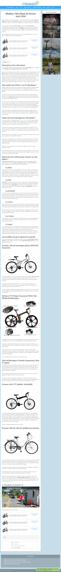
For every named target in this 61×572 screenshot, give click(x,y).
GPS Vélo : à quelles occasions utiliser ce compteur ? (51, 32)
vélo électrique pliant (24, 120)
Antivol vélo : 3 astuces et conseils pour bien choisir (51, 19)
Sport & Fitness (27, 7)
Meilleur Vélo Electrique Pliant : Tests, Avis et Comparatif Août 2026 (17, 561)
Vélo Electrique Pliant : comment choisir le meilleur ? (51, 68)
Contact (48, 7)
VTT (21, 7)
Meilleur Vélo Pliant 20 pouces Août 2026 (12, 563)
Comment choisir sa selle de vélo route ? (51, 44)
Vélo (17, 7)
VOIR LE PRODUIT (34, 40)
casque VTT (11, 481)
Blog (44, 7)
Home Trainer (10, 7)
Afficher (8, 62)
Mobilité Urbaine (37, 7)
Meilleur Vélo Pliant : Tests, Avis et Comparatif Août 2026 (15, 560)
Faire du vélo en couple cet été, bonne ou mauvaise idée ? (51, 56)
